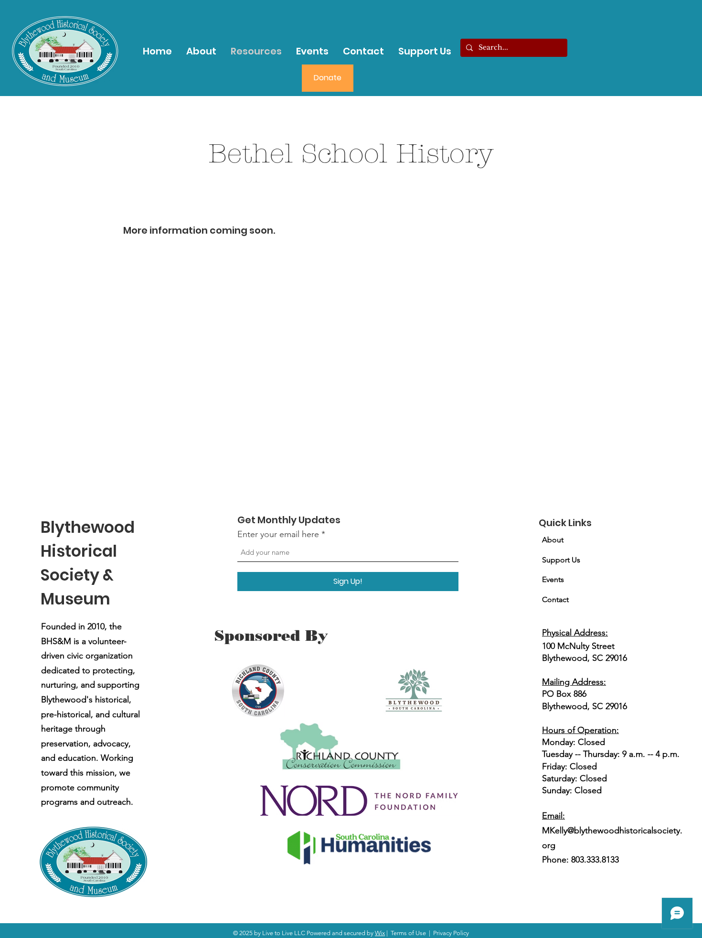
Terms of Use (408, 933)
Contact (555, 599)
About (553, 539)
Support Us (561, 559)
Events (553, 579)
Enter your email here (278, 534)
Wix (380, 933)
